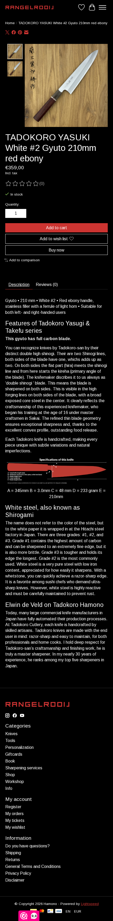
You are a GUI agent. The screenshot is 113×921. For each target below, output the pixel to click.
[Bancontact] (50, 911)
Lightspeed (90, 904)
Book (10, 761)
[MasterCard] (41, 911)
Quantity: (12, 204)
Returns (12, 859)
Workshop (14, 781)
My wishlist (15, 827)
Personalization (19, 747)
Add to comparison (24, 260)
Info (8, 788)
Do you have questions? (27, 846)
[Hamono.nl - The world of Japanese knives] (29, 7)
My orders (14, 813)
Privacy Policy (18, 873)
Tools (10, 740)
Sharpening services (23, 768)
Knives (11, 733)
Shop (10, 774)
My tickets (14, 820)
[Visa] (58, 911)
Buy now (56, 250)
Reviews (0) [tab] (47, 284)
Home (10, 23)
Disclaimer (14, 880)
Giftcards (13, 754)
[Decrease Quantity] (10, 213)
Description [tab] (18, 284)
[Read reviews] (22, 184)
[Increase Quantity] (21, 213)
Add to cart (56, 228)
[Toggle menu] (102, 7)
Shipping (13, 853)
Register (13, 807)
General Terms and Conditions (33, 866)
